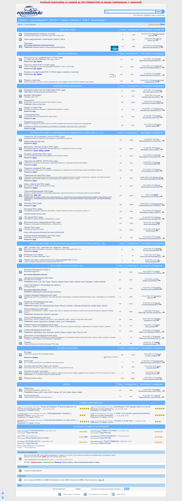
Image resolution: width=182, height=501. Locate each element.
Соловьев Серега (22, 413)
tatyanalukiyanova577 (97, 441)
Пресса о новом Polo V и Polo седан (39, 65)
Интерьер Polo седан (33, 209)
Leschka (157, 236)
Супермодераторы (48, 462)
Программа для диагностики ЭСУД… (150, 238)
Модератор (58, 462)
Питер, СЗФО (48, 392)
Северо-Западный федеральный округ (40, 295)
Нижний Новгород (48, 305)
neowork (157, 330)
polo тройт (151, 35)
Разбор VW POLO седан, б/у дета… (150, 397)
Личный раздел (98, 20)
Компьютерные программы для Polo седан (42, 236)
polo (34, 111)
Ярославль (89, 281)
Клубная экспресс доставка (36, 371)
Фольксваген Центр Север (37, 438)
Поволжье (56, 392)
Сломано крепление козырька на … (151, 75)
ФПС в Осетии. (150, 326)
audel (35, 195)
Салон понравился (108, 436)
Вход (162, 24)
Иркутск (57, 332)
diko (158, 372)
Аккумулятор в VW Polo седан (150, 196)
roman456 (158, 90)
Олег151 (157, 303)
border (92, 421)
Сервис (64, 20)
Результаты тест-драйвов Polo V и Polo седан (43, 58)
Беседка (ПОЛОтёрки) (68, 348)
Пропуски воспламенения (151, 250)
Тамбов (96, 281)
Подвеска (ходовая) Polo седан (37, 168)
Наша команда (40, 445)
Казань (57, 305)
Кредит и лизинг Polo (33, 107)
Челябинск (52, 321)
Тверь (35, 281)
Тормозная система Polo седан (37, 175)
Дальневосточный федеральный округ (40, 335)
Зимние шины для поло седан (150, 186)
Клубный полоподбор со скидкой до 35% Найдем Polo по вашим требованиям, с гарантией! (91, 2)
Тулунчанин (158, 45)
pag (157, 279)
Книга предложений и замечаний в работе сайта (44, 39)
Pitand (157, 325)
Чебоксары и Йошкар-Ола (82, 305)
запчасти (150, 297)
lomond (157, 389)
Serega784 (20, 420)
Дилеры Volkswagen (32, 95)
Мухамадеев (159, 108)
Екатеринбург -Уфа (150, 320)
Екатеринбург (43, 321)
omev (158, 95)
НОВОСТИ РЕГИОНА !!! (150, 280)
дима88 (158, 73)
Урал (64, 392)
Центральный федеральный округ (38, 278)
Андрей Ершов (95, 436)
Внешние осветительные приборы (87, 197)
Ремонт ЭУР (151, 40)
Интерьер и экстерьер (33, 255)
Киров (99, 305)
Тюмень (36, 321)
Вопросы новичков (32, 80)
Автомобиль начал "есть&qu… (150, 149)
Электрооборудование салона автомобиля (82, 198)
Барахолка (28, 388)
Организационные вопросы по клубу (39, 34)
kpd (35, 61)
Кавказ (74, 392)
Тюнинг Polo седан (32, 227)
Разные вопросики (151, 261)
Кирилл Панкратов (22, 430)
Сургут (63, 321)
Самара (36, 305)
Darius (158, 254)
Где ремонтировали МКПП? (150, 304)
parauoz (158, 124)
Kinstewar (158, 210)
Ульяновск (69, 305)
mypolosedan (158, 66)
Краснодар (54, 314)
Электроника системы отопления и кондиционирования (51, 198)
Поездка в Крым (151, 367)
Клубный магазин (31, 395)
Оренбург (105, 305)
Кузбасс (69, 332)
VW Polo (53, 20)
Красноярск (50, 332)
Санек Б (157, 271)
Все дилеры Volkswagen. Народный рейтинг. (39, 45)
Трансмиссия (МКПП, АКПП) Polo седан (41, 161)
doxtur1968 (157, 296)
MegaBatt (157, 318)
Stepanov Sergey (158, 177)
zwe (39, 195)
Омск (44, 332)
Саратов (93, 305)
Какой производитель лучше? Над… (150, 141)
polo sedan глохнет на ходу (151, 91)
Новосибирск (38, 332)
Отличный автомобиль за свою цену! (50, 420)
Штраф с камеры (151, 126)
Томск (74, 332)
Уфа (40, 305)
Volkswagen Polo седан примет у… (151, 362)
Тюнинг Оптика (150, 230)
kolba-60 (158, 38)
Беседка (27, 352)
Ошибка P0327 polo (151, 82)
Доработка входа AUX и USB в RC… (150, 205)
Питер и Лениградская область (55, 47)
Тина (157, 139)
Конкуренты (29, 100)
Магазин (75, 20)
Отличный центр (36, 430)
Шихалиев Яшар (158, 203)
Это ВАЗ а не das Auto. (114, 421)
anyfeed (47, 150)
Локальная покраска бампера (150, 289)
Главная (22, 20)
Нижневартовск (71, 321)
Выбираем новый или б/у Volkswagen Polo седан (44, 90)
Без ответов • (138, 15)
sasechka (158, 169)
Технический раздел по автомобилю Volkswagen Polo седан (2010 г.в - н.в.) (67, 133)
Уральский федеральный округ (37, 317)
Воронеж (77, 281)
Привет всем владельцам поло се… (150, 338)
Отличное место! (33, 441)
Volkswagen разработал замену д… (151, 67)
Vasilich (39, 61)
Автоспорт (28, 361)
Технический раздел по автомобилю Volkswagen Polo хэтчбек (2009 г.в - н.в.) (67, 244)
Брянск (66, 281)
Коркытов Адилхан (159, 34)
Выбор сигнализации (150, 224)
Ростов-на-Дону (38, 314)
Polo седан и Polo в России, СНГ (67, 266)
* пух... (92, 407)
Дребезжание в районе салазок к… (150, 212)
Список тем (160, 15)
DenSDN (158, 58)
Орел (43, 281)
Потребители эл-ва (70, 197)
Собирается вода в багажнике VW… (150, 219)
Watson (158, 222)
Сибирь (68, 392)
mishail (158, 366)
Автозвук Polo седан (33, 203)
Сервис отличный (108, 430)
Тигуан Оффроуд (111, 441)
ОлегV (35, 143)
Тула (39, 281)
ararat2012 (157, 287)
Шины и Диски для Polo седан (37, 184)
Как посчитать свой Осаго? (151, 117)
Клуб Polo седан (68, 30)
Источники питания (40, 197)
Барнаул (63, 332)
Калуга (83, 281)
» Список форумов (30, 24)
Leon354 (158, 377)
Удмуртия (63, 305)
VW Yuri (157, 229)
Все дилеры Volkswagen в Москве (35, 274)
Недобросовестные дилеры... (151, 97)
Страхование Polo (31, 115)
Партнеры (28, 43)
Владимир (102, 281)
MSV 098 (157, 155)
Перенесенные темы (33, 378)
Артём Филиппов (96, 430)
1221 (158, 260)
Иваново (61, 281)
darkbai (158, 148)
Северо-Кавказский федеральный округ (41, 325)
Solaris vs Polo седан (38, 104)
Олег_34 (101, 480)
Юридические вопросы (34, 122)
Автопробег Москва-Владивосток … (151, 60)
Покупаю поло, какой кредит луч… (151, 110)
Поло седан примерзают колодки (150, 179)
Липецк (72, 281)
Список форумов (38, 20)
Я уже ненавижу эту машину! (150, 171)
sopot (19, 436)
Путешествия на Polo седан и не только (41, 366)
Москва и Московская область (37, 270)
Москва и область (39, 47)
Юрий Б (158, 101)
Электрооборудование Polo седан (38, 191)
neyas (19, 407)
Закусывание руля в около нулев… (150, 156)
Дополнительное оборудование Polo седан (42, 222)
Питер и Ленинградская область (84, 462)
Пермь (58, 321)
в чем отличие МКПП (150, 164)
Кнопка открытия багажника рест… (151, 256)
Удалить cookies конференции (26, 445)
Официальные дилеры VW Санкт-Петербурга (46, 291)
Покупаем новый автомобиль (67, 86)
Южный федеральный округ (36, 309)
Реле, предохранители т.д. (54, 197)
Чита (85, 332)
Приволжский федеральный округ (38, 302)
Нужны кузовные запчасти (151, 379)
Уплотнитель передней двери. (151, 103)
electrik (92, 413)
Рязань (48, 281)
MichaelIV (157, 336)
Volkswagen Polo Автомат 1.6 (152, 47)
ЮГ (61, 392)
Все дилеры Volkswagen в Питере (35, 289)
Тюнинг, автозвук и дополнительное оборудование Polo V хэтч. (51, 260)
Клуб (85, 20)
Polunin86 (157, 395)
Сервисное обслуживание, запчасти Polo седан (44, 137)
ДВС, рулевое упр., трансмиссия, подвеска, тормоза (46, 247)
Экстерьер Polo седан (33, 217)
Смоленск (54, 281)
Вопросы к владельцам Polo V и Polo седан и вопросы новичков (51, 72)
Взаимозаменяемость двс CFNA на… (150, 273)
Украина (27, 342)
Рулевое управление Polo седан (38, 154)
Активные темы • (150, 15)
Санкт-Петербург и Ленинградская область (42, 285)
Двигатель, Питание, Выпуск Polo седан (41, 147)
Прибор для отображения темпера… (150, 332)
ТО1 (23, 436)
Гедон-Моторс (32, 433)
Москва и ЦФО (38, 392)
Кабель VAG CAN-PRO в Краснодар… (150, 312)
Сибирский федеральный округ (37, 330)
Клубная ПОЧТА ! (151, 373)
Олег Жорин (21, 441)
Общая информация (67, 54)
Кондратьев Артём (158, 80)
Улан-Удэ (80, 332)
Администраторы (36, 462)
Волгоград (47, 314)
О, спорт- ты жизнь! (151, 355)
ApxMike (158, 116)
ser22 (157, 311)
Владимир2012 (158, 361)
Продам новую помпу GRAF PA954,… (150, 391)
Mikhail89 (158, 248)
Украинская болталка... (150, 344)
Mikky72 (157, 185)
